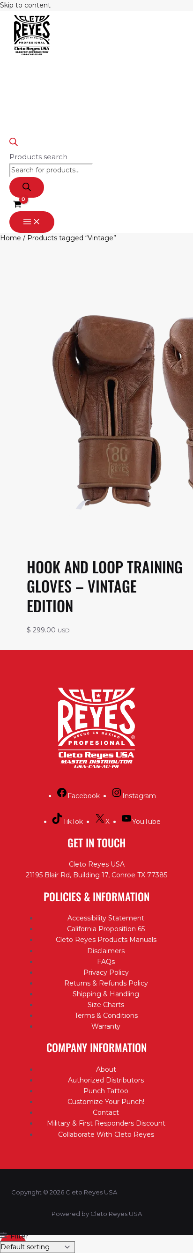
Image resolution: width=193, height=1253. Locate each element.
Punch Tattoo (105, 1091)
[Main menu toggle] (31, 222)
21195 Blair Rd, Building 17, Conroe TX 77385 (96, 875)
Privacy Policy (106, 972)
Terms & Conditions (106, 1015)
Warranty (105, 1026)
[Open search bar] (13, 143)
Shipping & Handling (106, 994)
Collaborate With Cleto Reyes (106, 1134)
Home (10, 238)
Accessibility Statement (105, 918)
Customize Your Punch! (105, 1101)
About (106, 1069)
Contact (106, 1112)
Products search (38, 156)
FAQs (106, 961)
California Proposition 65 (106, 929)
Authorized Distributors (106, 1080)
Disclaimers (106, 951)
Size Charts (106, 1005)
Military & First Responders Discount (106, 1123)
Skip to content (25, 5)
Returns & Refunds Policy (106, 983)
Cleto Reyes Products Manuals (106, 939)
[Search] (26, 187)
